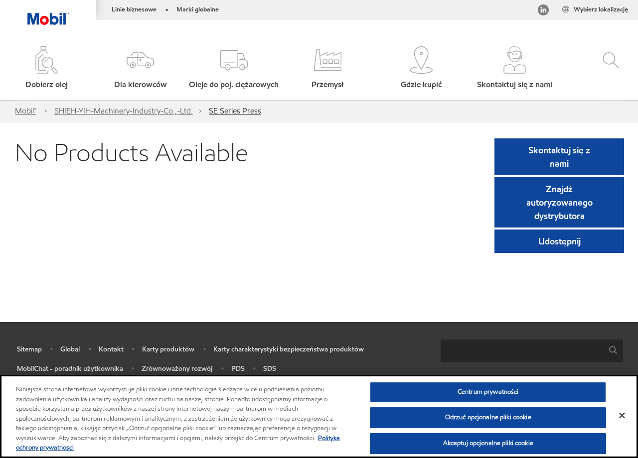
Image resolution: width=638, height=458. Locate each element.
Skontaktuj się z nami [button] (559, 156)
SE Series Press (235, 111)
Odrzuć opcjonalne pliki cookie (488, 417)
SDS (269, 368)
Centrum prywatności (488, 391)
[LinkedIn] (543, 11)
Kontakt (111, 349)
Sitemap (29, 349)
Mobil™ (25, 111)
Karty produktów (168, 349)
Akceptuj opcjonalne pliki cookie (488, 443)
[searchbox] (522, 351)
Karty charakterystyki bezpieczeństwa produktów (288, 349)
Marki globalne (197, 9)
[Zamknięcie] (622, 415)
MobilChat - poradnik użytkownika (70, 368)
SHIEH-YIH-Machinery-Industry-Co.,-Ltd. (123, 111)
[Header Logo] (48, 12)
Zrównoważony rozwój (177, 368)
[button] (140, 68)
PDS (238, 368)
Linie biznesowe (134, 9)
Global (70, 349)
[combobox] (532, 351)
